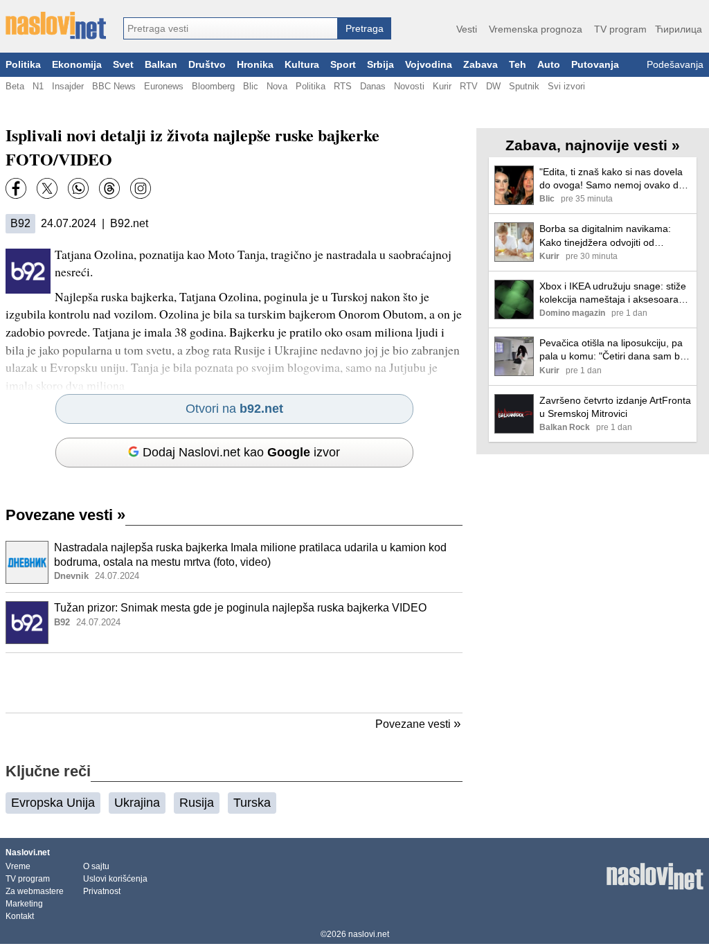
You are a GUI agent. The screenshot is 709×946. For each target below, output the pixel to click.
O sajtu (96, 866)
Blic (250, 86)
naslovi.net (368, 934)
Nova (277, 86)
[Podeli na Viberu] (78, 188)
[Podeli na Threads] (109, 188)
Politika (23, 65)
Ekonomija (77, 65)
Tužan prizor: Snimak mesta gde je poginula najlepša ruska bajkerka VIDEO (240, 608)
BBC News (114, 86)
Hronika (255, 65)
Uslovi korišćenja (115, 879)
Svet (123, 65)
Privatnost (101, 891)
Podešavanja (675, 65)
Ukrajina (137, 803)
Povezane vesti (65, 515)
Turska (252, 803)
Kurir (442, 86)
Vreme (18, 866)
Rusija (196, 803)
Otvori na (234, 409)
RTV (469, 86)
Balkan (161, 65)
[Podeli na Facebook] (16, 188)
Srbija (380, 65)
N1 (38, 86)
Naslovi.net (28, 852)
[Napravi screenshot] (140, 188)
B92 (20, 223)
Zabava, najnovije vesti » (592, 145)
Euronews (163, 86)
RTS (343, 86)
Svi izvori (566, 86)
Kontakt (20, 916)
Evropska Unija (53, 803)
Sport (343, 65)
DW (493, 86)
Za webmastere (35, 891)
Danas (373, 86)
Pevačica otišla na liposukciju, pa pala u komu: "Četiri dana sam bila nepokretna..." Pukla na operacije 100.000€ (614, 350)
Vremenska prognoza (535, 29)
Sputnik (524, 86)
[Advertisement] (234, 683)
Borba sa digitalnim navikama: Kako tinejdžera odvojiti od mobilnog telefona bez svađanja (609, 236)
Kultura (302, 65)
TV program (620, 29)
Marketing (24, 904)
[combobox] (230, 28)
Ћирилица (678, 29)
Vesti (466, 29)
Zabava (480, 65)
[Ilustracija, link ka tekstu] (27, 564)
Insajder (68, 86)
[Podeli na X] (47, 188)
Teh (517, 65)
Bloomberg (213, 86)
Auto (548, 65)
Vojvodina (428, 65)
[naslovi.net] (56, 25)
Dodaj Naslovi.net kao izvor (241, 452)
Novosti (409, 86)
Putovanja (595, 65)
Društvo (207, 65)
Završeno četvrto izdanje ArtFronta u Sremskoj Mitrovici (615, 407)
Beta (15, 86)
